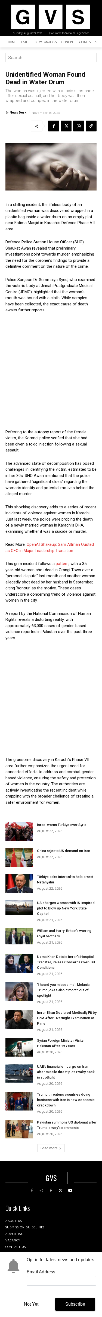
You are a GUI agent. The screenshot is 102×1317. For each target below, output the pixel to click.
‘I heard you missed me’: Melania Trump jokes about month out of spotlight (63, 990)
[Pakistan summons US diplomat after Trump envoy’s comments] (19, 1129)
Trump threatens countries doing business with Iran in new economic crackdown (66, 1099)
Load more (49, 1148)
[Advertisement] (51, 371)
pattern (62, 563)
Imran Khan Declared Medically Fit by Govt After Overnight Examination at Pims (67, 1018)
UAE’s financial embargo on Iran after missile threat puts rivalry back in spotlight (66, 1071)
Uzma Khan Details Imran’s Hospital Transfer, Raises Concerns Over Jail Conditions (66, 962)
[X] (66, 126)
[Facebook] (53, 126)
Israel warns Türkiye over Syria (61, 825)
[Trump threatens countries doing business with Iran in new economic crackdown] (19, 1101)
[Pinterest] (51, 1190)
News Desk (18, 112)
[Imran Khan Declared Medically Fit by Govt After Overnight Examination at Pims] (19, 1019)
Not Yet (31, 1304)
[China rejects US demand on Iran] (19, 857)
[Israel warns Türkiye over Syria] (19, 831)
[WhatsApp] (78, 126)
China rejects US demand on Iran (63, 851)
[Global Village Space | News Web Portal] (50, 17)
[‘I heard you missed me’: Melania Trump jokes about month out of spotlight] (19, 991)
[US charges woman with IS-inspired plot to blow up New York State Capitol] (19, 907)
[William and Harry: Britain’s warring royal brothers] (19, 936)
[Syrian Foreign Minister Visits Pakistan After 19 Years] (19, 1047)
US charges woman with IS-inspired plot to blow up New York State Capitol (66, 908)
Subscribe (75, 1304)
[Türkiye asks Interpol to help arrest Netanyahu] (19, 883)
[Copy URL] (91, 126)
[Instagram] (41, 1190)
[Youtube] (70, 1190)
